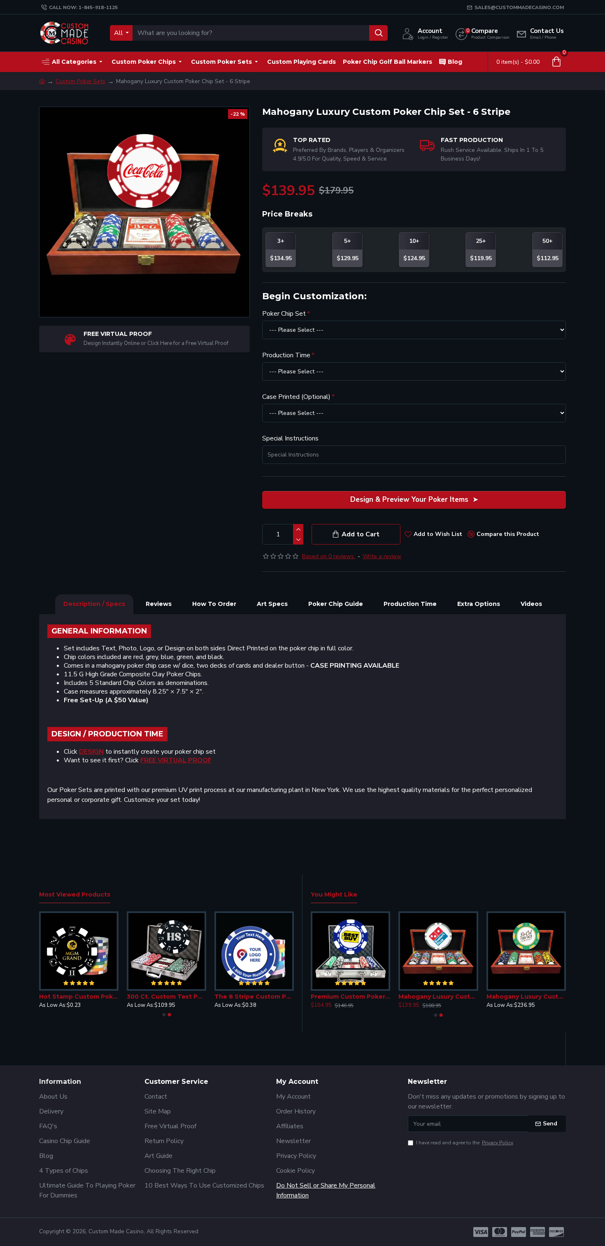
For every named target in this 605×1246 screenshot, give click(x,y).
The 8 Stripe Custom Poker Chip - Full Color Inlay (254, 996)
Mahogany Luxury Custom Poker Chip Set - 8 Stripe (438, 996)
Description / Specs (94, 604)
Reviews (159, 604)
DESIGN (91, 752)
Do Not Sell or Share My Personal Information (325, 1190)
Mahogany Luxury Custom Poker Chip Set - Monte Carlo (526, 996)
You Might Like (334, 894)
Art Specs (272, 604)
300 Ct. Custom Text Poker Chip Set (166, 996)
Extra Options (478, 604)
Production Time (286, 355)
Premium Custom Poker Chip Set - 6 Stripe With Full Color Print (350, 996)
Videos (531, 604)
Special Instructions (290, 438)
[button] (163, 1014)
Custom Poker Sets (80, 81)
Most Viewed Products (74, 894)
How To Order (214, 604)
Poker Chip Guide (335, 604)
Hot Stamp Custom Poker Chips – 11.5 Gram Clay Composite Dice (79, 996)
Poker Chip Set (284, 313)
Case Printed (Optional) (296, 396)
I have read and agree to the (464, 1142)
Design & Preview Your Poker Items (409, 499)
